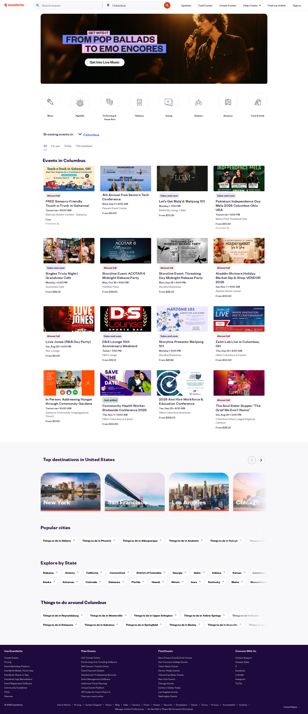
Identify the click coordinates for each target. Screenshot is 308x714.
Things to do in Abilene (57, 540)
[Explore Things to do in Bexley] (200, 624)
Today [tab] (67, 146)
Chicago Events (166, 683)
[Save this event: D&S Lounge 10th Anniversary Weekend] (137, 326)
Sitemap (8, 696)
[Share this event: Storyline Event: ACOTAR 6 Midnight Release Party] (146, 258)
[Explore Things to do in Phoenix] (115, 540)
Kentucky (214, 582)
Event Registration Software (18, 683)
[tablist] (67, 147)
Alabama (48, 572)
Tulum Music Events (168, 666)
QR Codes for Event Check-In (96, 692)
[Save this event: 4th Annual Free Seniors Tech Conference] (137, 186)
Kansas (237, 572)
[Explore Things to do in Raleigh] (241, 540)
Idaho (197, 572)
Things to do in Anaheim (184, 540)
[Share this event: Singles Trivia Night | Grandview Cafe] (89, 258)
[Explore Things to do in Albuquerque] (161, 540)
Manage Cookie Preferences (129, 709)
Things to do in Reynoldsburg (61, 615)
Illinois (175, 582)
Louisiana (259, 572)
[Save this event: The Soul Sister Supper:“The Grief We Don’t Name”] (251, 390)
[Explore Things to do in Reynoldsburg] (82, 615)
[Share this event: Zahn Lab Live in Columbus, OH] (259, 326)
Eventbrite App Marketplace (18, 679)
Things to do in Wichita (263, 540)
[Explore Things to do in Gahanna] (118, 624)
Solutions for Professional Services (98, 674)
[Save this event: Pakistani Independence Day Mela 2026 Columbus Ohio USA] (251, 186)
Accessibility (229, 704)
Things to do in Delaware (58, 624)
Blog (117, 704)
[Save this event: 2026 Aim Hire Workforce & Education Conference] (194, 390)
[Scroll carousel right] (261, 460)
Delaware (114, 582)
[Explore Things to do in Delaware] (77, 624)
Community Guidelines (15, 687)
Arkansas (68, 582)
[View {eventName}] (68, 178)
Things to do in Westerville (106, 615)
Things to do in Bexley (182, 624)
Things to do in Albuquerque (140, 540)
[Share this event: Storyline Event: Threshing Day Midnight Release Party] (202, 258)
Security (168, 704)
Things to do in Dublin (245, 615)
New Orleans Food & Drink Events (175, 657)
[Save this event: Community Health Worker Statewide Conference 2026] (137, 390)
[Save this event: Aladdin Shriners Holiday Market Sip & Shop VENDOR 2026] (251, 258)
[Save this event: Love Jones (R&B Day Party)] (80, 326)
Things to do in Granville (222, 624)
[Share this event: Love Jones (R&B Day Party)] (89, 326)
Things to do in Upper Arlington (153, 615)
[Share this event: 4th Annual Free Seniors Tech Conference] (146, 186)
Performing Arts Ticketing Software (99, 662)
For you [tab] (55, 146)
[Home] (14, 5)
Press (146, 704)
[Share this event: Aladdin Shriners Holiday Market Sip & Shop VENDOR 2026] (259, 258)
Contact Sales (242, 662)
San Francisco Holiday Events (173, 662)
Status (194, 704)
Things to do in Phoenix (96, 540)
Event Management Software (95, 679)
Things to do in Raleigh (224, 540)
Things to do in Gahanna (99, 624)
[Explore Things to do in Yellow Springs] (224, 615)
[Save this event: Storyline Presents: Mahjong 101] (194, 326)
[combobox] (137, 5)
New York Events (166, 679)
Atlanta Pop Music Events (171, 674)
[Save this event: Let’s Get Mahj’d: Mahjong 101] (194, 186)
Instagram (240, 679)
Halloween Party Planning (94, 683)
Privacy (215, 704)
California (92, 572)
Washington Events (167, 696)
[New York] (71, 508)
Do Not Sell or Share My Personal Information (170, 709)
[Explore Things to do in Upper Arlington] (176, 615)
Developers (181, 704)
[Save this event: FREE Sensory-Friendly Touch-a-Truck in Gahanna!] (80, 186)
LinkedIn (239, 674)
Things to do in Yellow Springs (202, 615)
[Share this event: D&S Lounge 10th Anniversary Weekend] (146, 326)
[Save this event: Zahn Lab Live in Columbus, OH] (251, 326)
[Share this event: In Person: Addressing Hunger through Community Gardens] (89, 390)
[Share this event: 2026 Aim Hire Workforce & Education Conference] (202, 390)
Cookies (243, 704)
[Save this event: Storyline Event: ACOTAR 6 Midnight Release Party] (137, 258)
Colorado (91, 582)
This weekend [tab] (84, 146)
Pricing (7, 662)
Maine (235, 582)
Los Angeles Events (168, 692)
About (108, 704)
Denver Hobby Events (169, 670)
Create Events (11, 657)
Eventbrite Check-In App (16, 674)
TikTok (238, 683)
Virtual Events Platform (92, 687)
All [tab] (45, 146)
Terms (204, 704)
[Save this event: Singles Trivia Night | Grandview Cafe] (80, 258)
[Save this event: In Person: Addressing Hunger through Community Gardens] (80, 390)
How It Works (63, 704)
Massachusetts (259, 582)
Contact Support (243, 657)
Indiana (216, 572)
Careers (136, 704)
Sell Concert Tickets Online (95, 666)
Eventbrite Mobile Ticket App (18, 670)
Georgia (177, 572)
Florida (136, 582)
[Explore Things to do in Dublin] (263, 615)
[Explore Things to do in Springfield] (161, 624)
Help (125, 704)
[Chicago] (263, 508)
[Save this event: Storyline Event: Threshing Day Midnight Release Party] (194, 258)
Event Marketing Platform (17, 666)
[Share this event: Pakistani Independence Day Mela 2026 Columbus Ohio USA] (259, 186)
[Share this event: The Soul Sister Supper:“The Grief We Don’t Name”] (259, 390)
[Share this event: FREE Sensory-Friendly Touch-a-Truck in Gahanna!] (89, 186)
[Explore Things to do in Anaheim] (202, 540)
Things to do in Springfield (142, 624)
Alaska (47, 582)
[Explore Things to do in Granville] (241, 624)
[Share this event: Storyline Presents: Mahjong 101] (202, 326)
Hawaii (156, 582)
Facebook (240, 670)
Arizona (70, 572)
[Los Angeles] (199, 508)
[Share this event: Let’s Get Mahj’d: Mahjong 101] (202, 186)
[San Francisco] (135, 508)
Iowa (194, 582)
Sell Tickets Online (90, 657)
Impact (156, 704)
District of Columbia (149, 572)
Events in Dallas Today (169, 687)
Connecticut (117, 572)
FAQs (7, 692)
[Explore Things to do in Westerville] (126, 615)
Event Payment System (92, 670)
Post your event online (92, 696)
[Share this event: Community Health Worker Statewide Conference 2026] (146, 390)
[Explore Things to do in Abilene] (74, 540)
